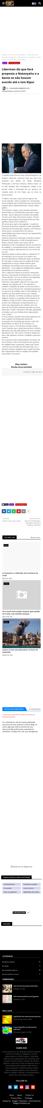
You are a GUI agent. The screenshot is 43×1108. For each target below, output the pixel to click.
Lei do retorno (29, 888)
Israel (5, 63)
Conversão (8, 888)
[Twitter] (9, 511)
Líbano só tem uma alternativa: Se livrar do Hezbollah (20, 651)
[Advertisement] (21, 30)
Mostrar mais (35, 537)
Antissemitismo (9, 884)
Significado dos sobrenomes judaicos (32, 892)
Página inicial (7, 55)
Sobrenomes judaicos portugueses (26, 996)
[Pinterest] (18, 511)
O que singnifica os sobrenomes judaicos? (25, 1028)
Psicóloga (28, 1098)
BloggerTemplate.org (21, 1103)
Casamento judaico (30, 884)
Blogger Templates (19, 1101)
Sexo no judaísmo (10, 892)
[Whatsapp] (14, 511)
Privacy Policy (16, 1098)
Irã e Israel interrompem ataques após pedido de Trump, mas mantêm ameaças (21, 612)
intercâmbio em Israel (22, 974)
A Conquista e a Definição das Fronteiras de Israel (20, 574)
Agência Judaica (22, 962)
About (19, 1095)
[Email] (23, 511)
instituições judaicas (22, 970)
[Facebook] (4, 511)
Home (11, 1095)
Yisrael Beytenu (20, 55)
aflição (22, 966)
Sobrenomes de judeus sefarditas (25, 986)
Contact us (29, 1095)
